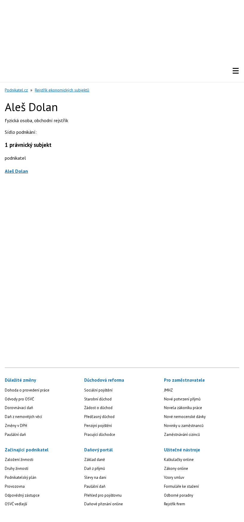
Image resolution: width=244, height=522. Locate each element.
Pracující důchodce (99, 434)
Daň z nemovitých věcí (23, 416)
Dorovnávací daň (19, 407)
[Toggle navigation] (235, 71)
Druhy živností (16, 468)
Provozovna (15, 486)
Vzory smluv (174, 477)
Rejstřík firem (174, 504)
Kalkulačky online (179, 459)
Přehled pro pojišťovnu (103, 495)
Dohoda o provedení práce (27, 390)
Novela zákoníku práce (183, 407)
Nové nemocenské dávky (185, 416)
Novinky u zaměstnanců (184, 425)
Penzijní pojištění (98, 425)
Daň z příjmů (94, 468)
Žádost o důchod (98, 407)
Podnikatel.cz (16, 90)
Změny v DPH (16, 425)
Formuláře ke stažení (181, 486)
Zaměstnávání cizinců (182, 434)
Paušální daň (15, 434)
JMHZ (168, 390)
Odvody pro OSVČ (19, 399)
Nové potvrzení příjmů (182, 399)
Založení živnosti (19, 459)
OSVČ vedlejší (16, 504)
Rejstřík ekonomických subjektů (62, 90)
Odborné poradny (178, 495)
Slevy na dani (95, 477)
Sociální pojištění (98, 390)
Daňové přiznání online (103, 504)
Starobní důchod (98, 399)
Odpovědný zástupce (22, 495)
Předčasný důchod (99, 416)
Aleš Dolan (16, 171)
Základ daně (94, 459)
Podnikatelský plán (20, 477)
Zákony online (176, 468)
